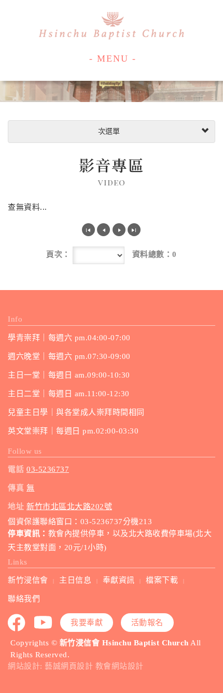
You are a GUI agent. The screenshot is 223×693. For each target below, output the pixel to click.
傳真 (16, 488)
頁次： (58, 254)
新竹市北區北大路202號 (69, 506)
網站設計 (24, 666)
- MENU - (112, 58)
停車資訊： (28, 533)
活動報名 (147, 622)
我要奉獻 (87, 622)
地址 (16, 506)
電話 (16, 469)
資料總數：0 (154, 254)
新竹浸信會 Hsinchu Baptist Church (111, 26)
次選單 (108, 131)
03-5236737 (47, 469)
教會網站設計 (119, 666)
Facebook (17, 622)
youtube (43, 622)
